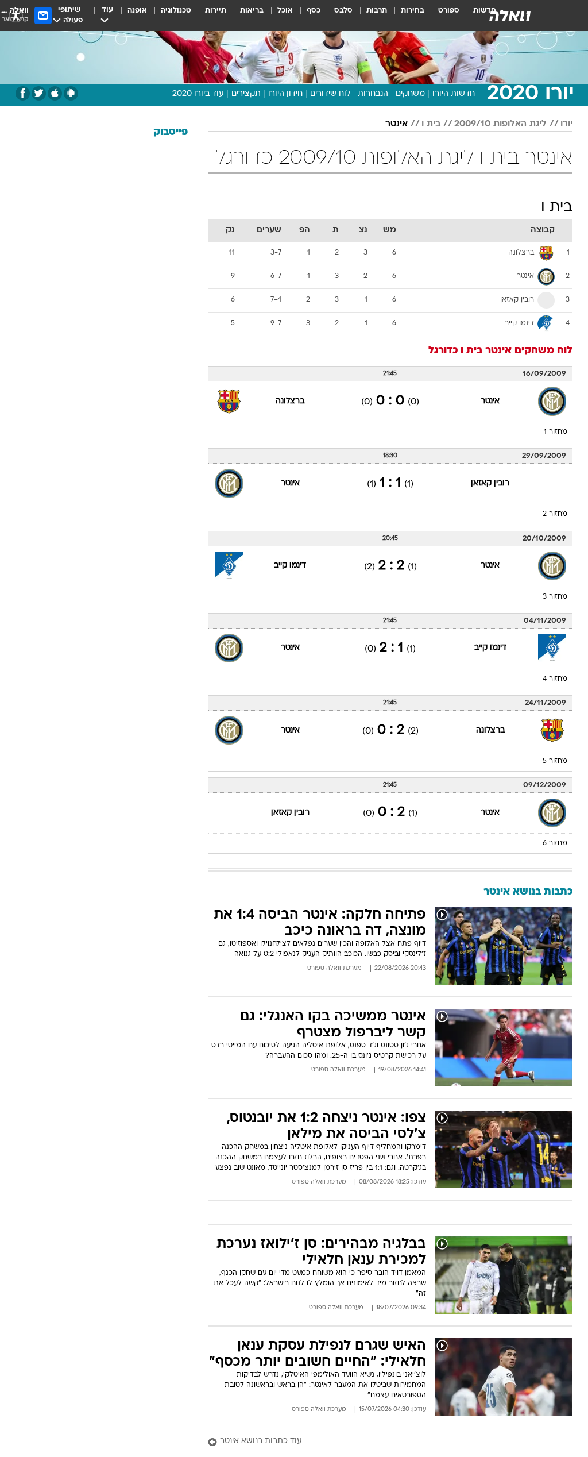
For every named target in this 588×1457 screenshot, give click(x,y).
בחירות (412, 10)
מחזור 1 (555, 432)
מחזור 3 (555, 596)
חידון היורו (285, 94)
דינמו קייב (290, 565)
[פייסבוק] (23, 93)
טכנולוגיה (176, 10)
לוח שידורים (330, 94)
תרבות (376, 10)
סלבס (343, 10)
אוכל (285, 10)
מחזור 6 (555, 843)
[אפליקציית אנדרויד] (71, 93)
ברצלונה (290, 401)
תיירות (215, 10)
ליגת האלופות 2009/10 (500, 124)
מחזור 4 (555, 679)
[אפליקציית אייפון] (55, 93)
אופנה (137, 10)
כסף (313, 10)
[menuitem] (441, 15)
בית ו (430, 124)
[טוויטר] (39, 93)
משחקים (410, 94)
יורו (566, 124)
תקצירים (246, 94)
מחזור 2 (555, 514)
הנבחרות (373, 94)
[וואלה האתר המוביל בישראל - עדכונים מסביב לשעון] (510, 15)
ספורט (448, 10)
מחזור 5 (555, 761)
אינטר (396, 124)
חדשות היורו (453, 94)
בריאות (252, 10)
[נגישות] (16, 15)
